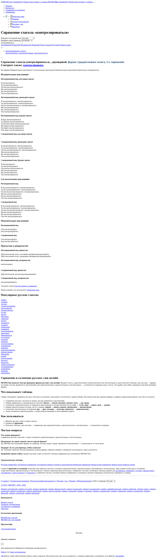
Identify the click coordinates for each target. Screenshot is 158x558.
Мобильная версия (84, 481)
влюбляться (5, 369)
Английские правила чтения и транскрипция (55, 465)
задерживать (6, 346)
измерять (4, 371)
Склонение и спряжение (10, 507)
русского (138, 471)
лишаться (4, 319)
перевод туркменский (101, 491)
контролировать (33, 65)
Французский (65, 45)
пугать (3, 312)
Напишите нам (33, 290)
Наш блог (5, 509)
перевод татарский (69, 491)
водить (3, 321)
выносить (5, 362)
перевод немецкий (40, 489)
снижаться (5, 323)
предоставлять (6, 358)
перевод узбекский (118, 491)
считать (4, 304)
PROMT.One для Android (11, 520)
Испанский (15, 45)
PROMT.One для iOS (9, 518)
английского (120, 471)
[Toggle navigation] (94, 2)
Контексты (10, 8)
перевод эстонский (16, 493)
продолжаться (6, 308)
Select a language (99, 481)
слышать (4, 325)
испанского (31, 473)
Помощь (15, 19)
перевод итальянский (91, 489)
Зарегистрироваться (18, 552)
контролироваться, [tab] (27, 52)
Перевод (9, 6)
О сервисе (5, 481)
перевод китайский (17, 491)
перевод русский (25, 489)
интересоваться (7, 310)
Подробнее (120, 556)
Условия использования (19, 481)
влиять (3, 356)
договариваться (7, 367)
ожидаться (5, 333)
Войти (3, 552)
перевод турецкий (84, 491)
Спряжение (15, 10)
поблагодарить (7, 352)
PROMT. (69, 2)
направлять (5, 373)
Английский (6, 45)
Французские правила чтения (123, 465)
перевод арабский (129, 489)
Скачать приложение (20, 22)
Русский (56, 45)
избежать (4, 348)
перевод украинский (135, 491)
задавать (4, 302)
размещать (5, 329)
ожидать (4, 360)
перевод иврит (143, 489)
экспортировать (7, 331)
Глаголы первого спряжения (25, 286)
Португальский (46, 45)
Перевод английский (9, 489)
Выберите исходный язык (11, 38)
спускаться (5, 337)
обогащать (5, 354)
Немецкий (36, 45)
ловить (3, 300)
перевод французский (56, 489)
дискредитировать (8, 306)
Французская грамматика (101, 465)
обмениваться (6, 335)
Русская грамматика (9, 465)
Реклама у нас (17, 24)
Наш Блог (16, 27)
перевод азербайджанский (111, 489)
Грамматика (10, 12)
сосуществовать (7, 344)
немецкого (130, 471)
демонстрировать (8, 365)
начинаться (5, 327)
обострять (5, 317)
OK (2, 556)
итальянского (6, 473)
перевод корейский (33, 491)
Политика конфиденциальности (43, 481)
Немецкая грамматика (82, 465)
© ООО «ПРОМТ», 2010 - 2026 (13, 485)
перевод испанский (74, 489)
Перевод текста (7, 502)
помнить (4, 342)
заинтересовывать (8, 350)
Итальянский (26, 45)
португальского (18, 473)
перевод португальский (51, 491)
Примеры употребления (10, 504)
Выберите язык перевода (11, 40)
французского (148, 471)
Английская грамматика (26, 465)
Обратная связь (18, 17)
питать (3, 314)
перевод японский (32, 493)
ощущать (4, 340)
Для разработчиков (8, 529)
